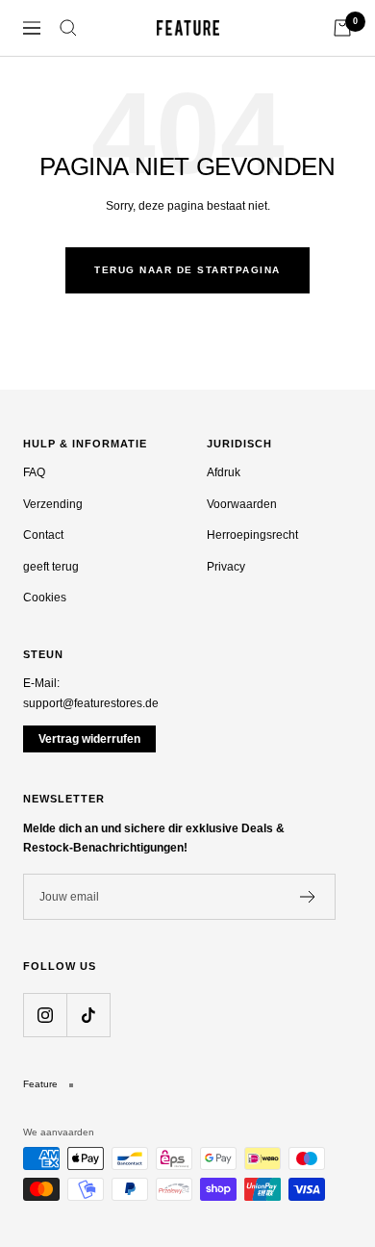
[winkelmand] (342, 28)
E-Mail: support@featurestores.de (91, 693)
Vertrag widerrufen (89, 739)
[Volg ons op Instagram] (44, 1014)
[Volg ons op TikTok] (88, 1014)
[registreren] (308, 896)
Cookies (44, 597)
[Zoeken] (68, 28)
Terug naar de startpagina (187, 270)
